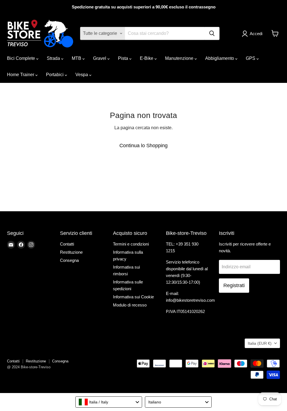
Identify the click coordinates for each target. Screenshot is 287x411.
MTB (77, 58)
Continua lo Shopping (143, 145)
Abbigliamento (220, 58)
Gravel (100, 58)
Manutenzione (180, 58)
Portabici (55, 74)
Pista (123, 58)
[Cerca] (211, 33)
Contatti (67, 244)
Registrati (234, 285)
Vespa (82, 74)
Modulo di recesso (130, 305)
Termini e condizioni (131, 244)
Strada (54, 58)
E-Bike (147, 58)
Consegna (69, 260)
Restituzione (71, 252)
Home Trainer (21, 74)
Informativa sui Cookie (133, 296)
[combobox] (108, 402)
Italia (260, 343)
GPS (251, 58)
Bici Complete (21, 58)
